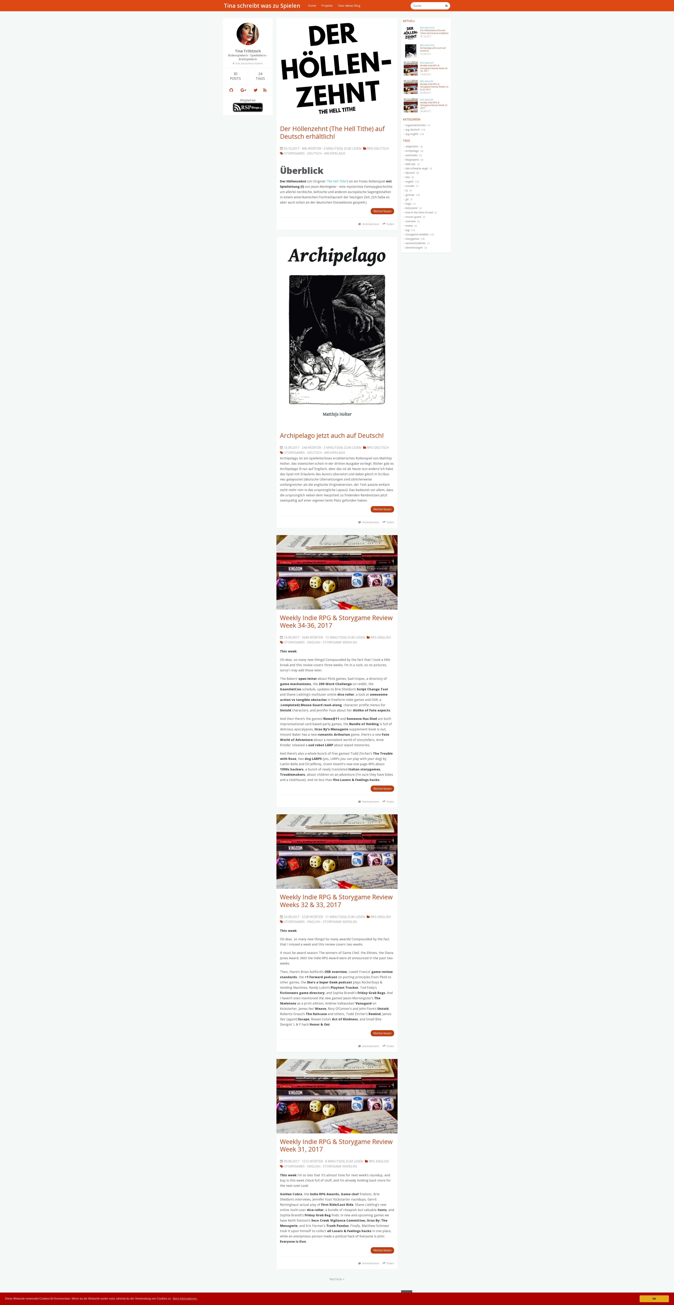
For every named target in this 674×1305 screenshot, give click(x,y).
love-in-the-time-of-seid (419, 212)
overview (410, 221)
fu (406, 190)
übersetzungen (414, 247)
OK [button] (654, 1298)
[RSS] (265, 90)
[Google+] (243, 90)
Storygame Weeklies (340, 642)
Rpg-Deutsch (378, 148)
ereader (409, 186)
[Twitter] (255, 90)
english (313, 642)
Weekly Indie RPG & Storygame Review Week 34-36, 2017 (434, 68)
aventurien (411, 155)
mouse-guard (413, 216)
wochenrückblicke (415, 243)
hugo (408, 203)
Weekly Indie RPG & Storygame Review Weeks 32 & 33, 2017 (434, 87)
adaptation (411, 146)
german (409, 195)
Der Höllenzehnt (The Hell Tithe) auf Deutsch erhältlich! (434, 31)
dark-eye (410, 164)
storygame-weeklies (417, 234)
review (409, 225)
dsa (407, 177)
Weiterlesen (382, 211)
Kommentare (370, 224)
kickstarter (411, 208)
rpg (407, 230)
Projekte (327, 6)
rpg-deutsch (412, 129)
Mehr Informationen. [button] (185, 1298)
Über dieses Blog (349, 6)
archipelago (412, 150)
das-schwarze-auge (416, 168)
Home (312, 6)
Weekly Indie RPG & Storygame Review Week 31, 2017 (434, 105)
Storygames (294, 153)
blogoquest (412, 159)
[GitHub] (231, 90)
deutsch (314, 153)
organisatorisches (415, 125)
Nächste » (336, 1279)
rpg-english (411, 134)
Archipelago (334, 153)
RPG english (381, 637)
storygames (412, 238)
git (407, 199)
